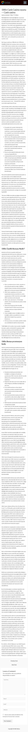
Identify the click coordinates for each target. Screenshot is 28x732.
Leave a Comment (6, 15)
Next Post (14, 664)
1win (16, 210)
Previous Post (14, 660)
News (11, 15)
